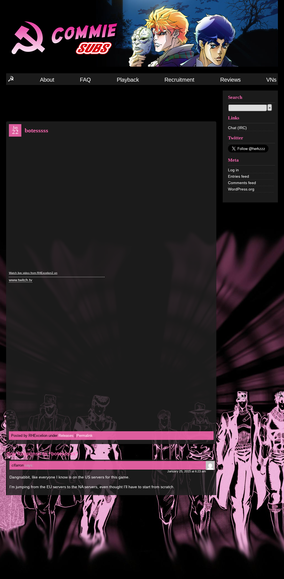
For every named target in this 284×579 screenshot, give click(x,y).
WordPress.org (241, 189)
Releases (66, 435)
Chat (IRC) (237, 128)
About (47, 80)
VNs (271, 80)
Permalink (85, 435)
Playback (128, 80)
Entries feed (238, 176)
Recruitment (179, 80)
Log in (233, 170)
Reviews (230, 80)
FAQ (85, 80)
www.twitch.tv (20, 280)
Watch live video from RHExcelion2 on (33, 272)
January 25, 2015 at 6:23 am (186, 471)
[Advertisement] (111, 102)
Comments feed (242, 183)
